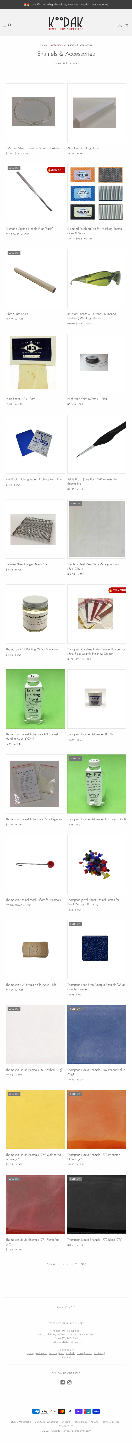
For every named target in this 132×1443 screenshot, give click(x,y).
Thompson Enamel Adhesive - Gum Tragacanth (35, 819)
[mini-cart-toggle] (126, 25)
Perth (61, 1353)
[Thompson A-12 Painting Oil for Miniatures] (35, 613)
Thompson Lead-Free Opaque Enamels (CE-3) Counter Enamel (96, 986)
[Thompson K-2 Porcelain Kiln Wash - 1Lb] (35, 949)
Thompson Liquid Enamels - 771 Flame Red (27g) (32, 1241)
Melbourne (41, 1353)
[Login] (120, 25)
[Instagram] (69, 1382)
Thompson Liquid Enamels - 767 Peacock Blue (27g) (96, 1072)
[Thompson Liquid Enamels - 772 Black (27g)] (96, 1204)
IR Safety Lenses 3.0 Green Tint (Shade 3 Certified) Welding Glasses (92, 316)
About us (95, 1421)
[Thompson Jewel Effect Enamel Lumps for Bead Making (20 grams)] (96, 864)
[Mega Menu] (4, 25)
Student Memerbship (21, 1421)
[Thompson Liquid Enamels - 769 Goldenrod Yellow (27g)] (35, 1119)
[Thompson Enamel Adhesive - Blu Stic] (96, 698)
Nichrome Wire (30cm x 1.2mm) (87, 398)
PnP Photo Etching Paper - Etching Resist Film (34, 479)
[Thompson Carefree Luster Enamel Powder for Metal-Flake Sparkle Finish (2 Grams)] (96, 613)
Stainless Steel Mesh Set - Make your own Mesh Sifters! (93, 566)
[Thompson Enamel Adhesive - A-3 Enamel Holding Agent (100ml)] (35, 698)
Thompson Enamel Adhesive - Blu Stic (90, 734)
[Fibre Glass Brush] (35, 278)
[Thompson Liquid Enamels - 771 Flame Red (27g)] (35, 1204)
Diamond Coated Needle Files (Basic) (29, 228)
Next (83, 1264)
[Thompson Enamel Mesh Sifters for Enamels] (35, 864)
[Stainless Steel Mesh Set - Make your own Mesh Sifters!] (96, 529)
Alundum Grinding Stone (83, 148)
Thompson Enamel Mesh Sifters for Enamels (33, 900)
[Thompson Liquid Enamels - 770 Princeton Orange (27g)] (96, 1119)
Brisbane (53, 1353)
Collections (57, 45)
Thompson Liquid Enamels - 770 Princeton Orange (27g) (93, 1157)
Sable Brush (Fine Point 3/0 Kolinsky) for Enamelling (92, 481)
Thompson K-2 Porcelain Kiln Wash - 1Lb (31, 984)
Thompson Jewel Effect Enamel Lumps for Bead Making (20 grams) (93, 902)
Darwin (80, 1353)
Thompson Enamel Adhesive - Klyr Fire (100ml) (96, 819)
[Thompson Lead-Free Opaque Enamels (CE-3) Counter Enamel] (96, 949)
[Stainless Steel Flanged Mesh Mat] (35, 529)
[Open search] (10, 25)
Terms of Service (111, 1421)
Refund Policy (80, 1421)
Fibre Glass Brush (17, 314)
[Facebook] (62, 1382)
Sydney (30, 1353)
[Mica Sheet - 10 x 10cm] (35, 363)
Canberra (98, 1353)
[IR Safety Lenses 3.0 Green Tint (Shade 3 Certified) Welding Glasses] (96, 278)
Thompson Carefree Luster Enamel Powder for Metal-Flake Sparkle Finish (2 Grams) (96, 651)
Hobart (88, 1353)
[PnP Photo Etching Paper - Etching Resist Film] (35, 444)
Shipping (66, 1421)
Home (43, 45)
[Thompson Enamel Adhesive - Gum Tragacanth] (35, 783)
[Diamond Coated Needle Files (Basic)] (35, 193)
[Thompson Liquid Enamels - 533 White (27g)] (35, 1034)
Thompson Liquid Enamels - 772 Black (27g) (94, 1239)
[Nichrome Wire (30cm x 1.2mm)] (96, 363)
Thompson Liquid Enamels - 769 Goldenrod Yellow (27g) (33, 1157)
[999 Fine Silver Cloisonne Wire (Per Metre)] (35, 112)
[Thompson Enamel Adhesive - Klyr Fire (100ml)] (96, 783)
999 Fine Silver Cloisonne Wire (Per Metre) (33, 148)
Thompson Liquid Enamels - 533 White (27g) (34, 1070)
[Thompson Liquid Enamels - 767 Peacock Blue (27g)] (96, 1034)
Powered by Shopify (81, 1430)
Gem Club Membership (46, 1421)
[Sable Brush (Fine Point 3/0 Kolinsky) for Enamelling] (96, 444)
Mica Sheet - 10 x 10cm (20, 398)
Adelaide (70, 1353)
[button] (66, 1307)
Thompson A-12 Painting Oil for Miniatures (32, 649)
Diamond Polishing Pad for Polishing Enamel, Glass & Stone (95, 230)
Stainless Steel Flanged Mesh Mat (26, 564)
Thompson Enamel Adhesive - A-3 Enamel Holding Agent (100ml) (32, 736)
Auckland (66, 1357)
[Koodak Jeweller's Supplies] (66, 24)
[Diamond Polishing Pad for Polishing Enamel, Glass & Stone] (96, 193)
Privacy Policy (66, 1425)
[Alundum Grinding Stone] (96, 112)
